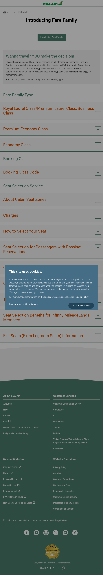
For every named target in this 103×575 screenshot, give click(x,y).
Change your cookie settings (22, 304)
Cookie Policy (82, 297)
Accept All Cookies (81, 305)
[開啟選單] (6, 3)
